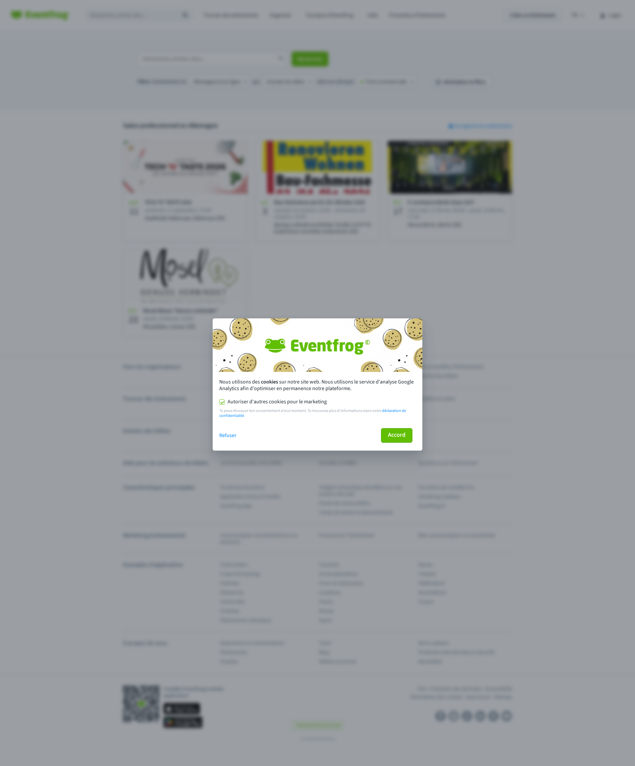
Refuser (227, 435)
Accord (396, 435)
